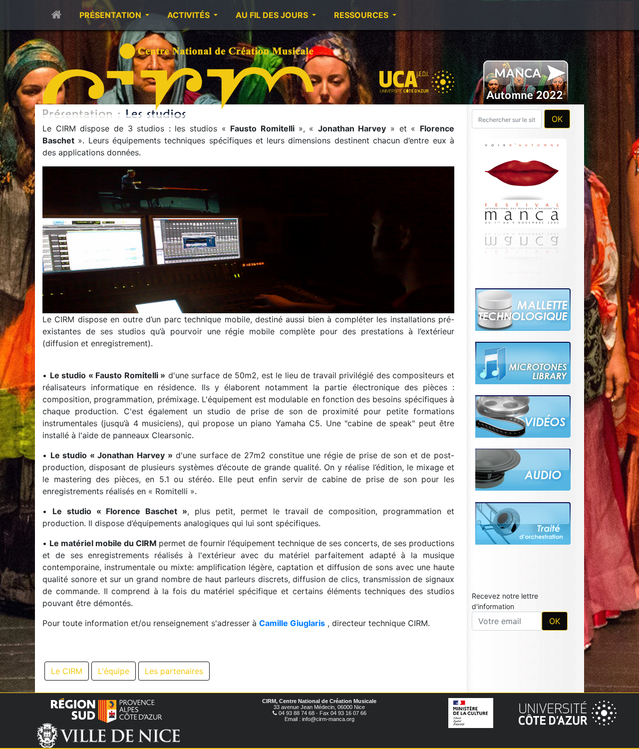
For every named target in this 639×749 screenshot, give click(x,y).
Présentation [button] (111, 15)
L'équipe (113, 671)
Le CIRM (66, 671)
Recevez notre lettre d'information (505, 601)
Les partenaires (174, 671)
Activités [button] (189, 15)
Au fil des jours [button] (273, 15)
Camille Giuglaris (292, 623)
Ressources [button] (362, 15)
